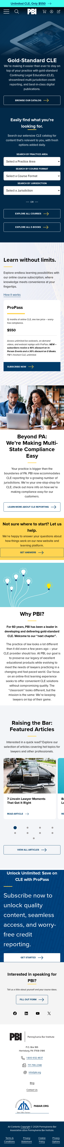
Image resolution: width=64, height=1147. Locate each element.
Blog (32, 1082)
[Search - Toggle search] (17, 11)
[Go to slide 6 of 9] (27, 833)
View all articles (28, 849)
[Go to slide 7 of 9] (40, 833)
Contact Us (32, 1089)
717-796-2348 (35, 1065)
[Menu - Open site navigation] (6, 11)
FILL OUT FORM (28, 999)
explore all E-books (28, 227)
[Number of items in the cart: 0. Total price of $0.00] (44, 11)
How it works (12, 295)
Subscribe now (16, 366)
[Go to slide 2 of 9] (27, 828)
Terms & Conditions (9, 1139)
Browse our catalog (28, 100)
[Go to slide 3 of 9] (40, 828)
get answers (28, 552)
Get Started (28, 957)
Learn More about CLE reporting (28, 507)
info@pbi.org (35, 1072)
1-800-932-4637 (34, 1057)
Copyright (25, 1126)
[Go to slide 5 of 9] (15, 833)
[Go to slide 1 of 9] (15, 827)
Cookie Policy (42, 1139)
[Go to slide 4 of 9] (52, 828)
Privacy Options (56, 1139)
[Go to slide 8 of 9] (52, 833)
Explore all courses (28, 213)
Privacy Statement (26, 1139)
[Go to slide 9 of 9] (34, 838)
